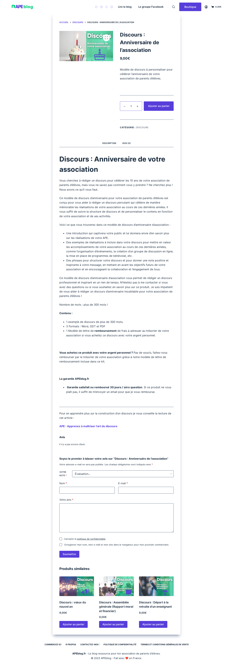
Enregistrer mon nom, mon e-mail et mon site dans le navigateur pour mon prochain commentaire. (116, 544)
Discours (142, 127)
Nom (63, 483)
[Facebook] (96, 7)
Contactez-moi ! (89, 644)
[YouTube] (111, 7)
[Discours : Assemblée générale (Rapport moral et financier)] (116, 586)
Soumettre (69, 554)
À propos (70, 644)
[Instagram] (101, 7)
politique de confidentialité (91, 538)
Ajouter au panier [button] (73, 624)
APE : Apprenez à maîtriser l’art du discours (88, 426)
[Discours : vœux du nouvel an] (76, 586)
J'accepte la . (85, 538)
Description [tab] (109, 143)
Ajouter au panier (159, 106)
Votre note (63, 474)
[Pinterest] (106, 7)
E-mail (123, 483)
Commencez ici (53, 644)
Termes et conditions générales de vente (165, 644)
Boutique (190, 7)
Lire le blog (125, 6)
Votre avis (66, 499)
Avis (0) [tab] (126, 143)
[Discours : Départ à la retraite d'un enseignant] (156, 586)
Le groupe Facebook (151, 6)
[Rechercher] (173, 6)
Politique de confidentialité (120, 644)
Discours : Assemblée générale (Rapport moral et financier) (116, 607)
